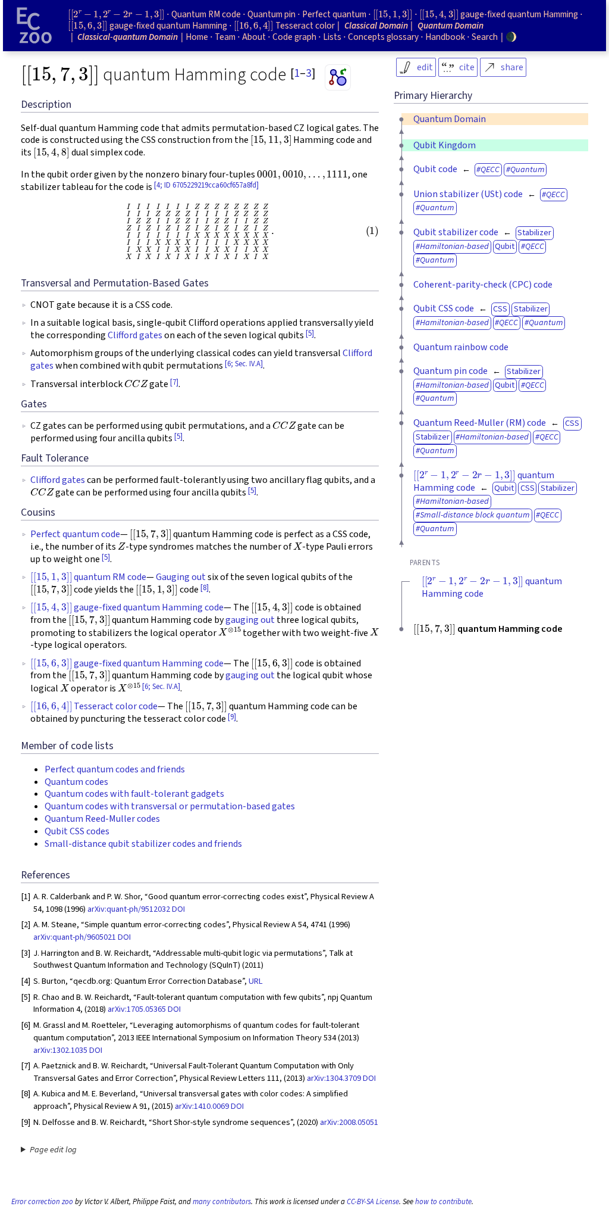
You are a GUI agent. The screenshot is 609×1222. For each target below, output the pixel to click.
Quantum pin (271, 14)
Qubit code (435, 169)
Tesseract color (284, 25)
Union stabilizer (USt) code (468, 194)
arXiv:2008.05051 (349, 1122)
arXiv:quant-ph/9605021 (74, 937)
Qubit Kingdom (444, 145)
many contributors (222, 1201)
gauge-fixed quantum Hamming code (127, 607)
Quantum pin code (450, 371)
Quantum (527, 169)
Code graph (294, 36)
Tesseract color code (94, 706)
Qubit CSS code (443, 308)
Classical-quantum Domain (127, 36)
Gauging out (181, 577)
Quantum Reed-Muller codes (102, 818)
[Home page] (34, 25)
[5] (310, 333)
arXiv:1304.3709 (334, 1078)
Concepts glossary (383, 36)
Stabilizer (534, 232)
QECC (490, 169)
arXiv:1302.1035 (60, 1050)
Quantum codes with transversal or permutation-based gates (170, 806)
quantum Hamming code (483, 481)
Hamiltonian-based (454, 246)
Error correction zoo (42, 1201)
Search (485, 36)
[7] (174, 382)
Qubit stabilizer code (455, 232)
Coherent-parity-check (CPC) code (483, 284)
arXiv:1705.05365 (137, 1009)
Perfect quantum (334, 14)
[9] (232, 717)
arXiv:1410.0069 (202, 1106)
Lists (332, 36)
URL (256, 981)
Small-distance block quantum (475, 515)
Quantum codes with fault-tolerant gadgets (134, 793)
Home (197, 36)
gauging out (250, 619)
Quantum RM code (206, 14)
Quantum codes (76, 781)
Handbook (445, 36)
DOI (178, 909)
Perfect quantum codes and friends (115, 769)
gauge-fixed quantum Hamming (499, 14)
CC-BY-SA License (373, 1201)
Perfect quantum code (75, 534)
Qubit (504, 246)
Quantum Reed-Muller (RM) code (479, 422)
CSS (500, 309)
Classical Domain (376, 25)
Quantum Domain (449, 119)
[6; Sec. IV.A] (244, 364)
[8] (204, 587)
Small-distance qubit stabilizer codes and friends (143, 843)
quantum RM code (88, 577)
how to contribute (443, 1201)
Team (225, 36)
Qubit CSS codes (77, 831)
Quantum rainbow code (460, 347)
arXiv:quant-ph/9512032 (128, 909)
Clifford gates (135, 335)
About (254, 36)
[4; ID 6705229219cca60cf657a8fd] (206, 185)
